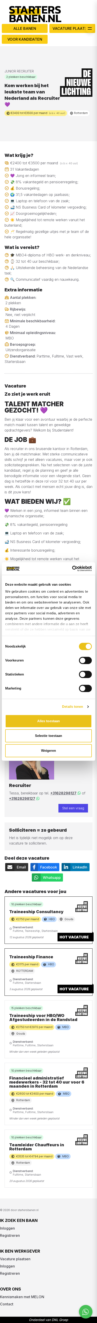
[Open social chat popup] (85, 1311)
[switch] (85, 660)
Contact (6, 1304)
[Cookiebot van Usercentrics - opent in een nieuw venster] (72, 568)
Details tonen (72, 706)
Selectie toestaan (48, 736)
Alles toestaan (48, 721)
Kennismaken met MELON (22, 1297)
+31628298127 (63, 793)
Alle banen (24, 28)
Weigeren (48, 750)
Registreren (10, 1235)
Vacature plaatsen (72, 28)
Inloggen (7, 1228)
